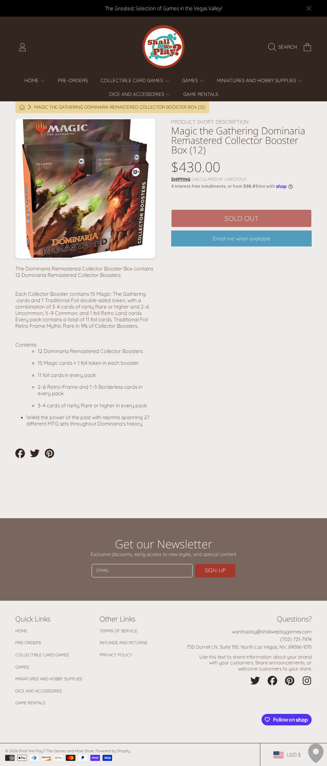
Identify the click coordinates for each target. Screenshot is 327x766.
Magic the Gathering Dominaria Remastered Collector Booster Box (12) (119, 107)
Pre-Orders (28, 642)
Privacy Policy (116, 654)
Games (22, 666)
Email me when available (241, 238)
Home (21, 630)
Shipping (180, 179)
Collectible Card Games (42, 654)
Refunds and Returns (123, 642)
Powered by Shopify (112, 750)
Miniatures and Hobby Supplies (48, 678)
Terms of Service (118, 630)
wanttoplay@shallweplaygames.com (272, 632)
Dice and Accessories (38, 690)
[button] (284, 47)
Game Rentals (30, 702)
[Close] (308, 8)
